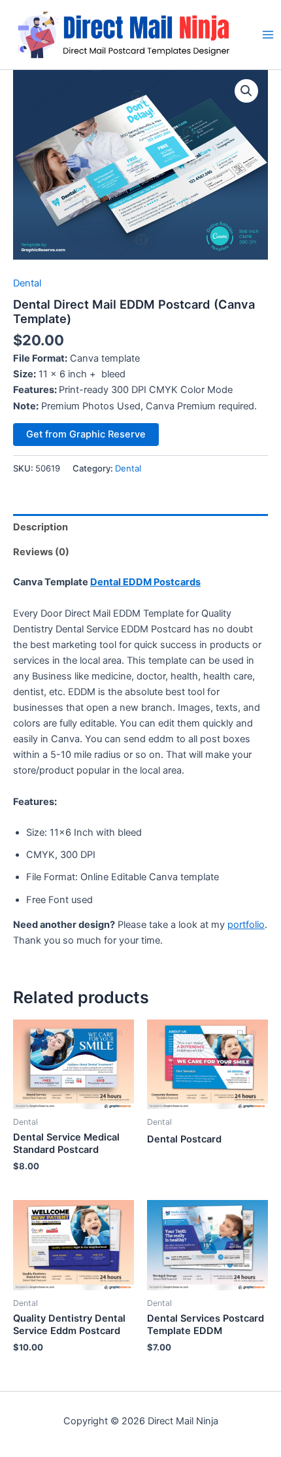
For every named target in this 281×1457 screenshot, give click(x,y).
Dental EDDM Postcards (145, 582)
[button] (246, 91)
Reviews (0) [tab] (41, 552)
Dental (27, 283)
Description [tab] (40, 527)
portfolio (246, 925)
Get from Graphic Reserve (86, 434)
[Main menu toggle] (268, 35)
